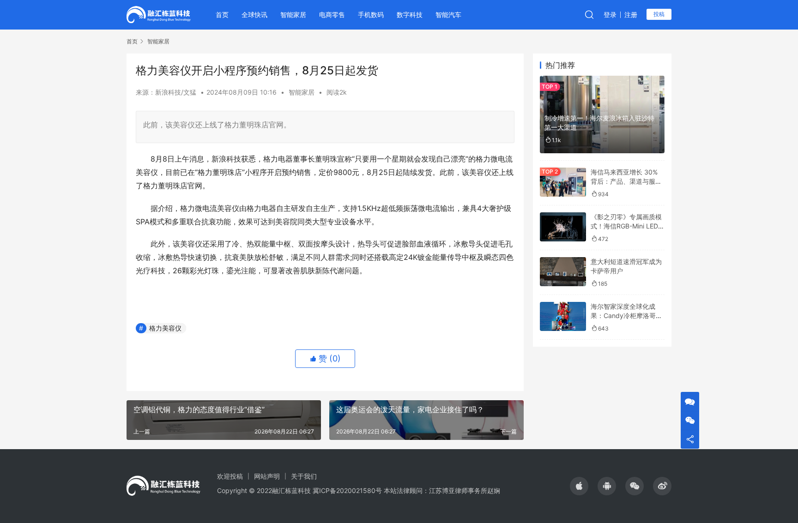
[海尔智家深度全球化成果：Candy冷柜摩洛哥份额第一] (563, 316)
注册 (630, 14)
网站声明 (267, 476)
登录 (610, 14)
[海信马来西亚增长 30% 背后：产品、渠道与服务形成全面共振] (563, 182)
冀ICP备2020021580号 (347, 490)
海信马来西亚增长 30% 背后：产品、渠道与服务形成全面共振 (626, 181)
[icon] (579, 486)
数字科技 (410, 14)
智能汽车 (448, 14)
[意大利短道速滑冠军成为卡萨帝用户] (563, 271)
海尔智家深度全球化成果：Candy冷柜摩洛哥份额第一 (626, 315)
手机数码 (371, 14)
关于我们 (304, 476)
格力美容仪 (165, 328)
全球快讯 (254, 14)
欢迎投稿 (230, 476)
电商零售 (332, 14)
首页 (222, 14)
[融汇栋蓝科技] (159, 13)
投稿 (659, 14)
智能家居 (293, 14)
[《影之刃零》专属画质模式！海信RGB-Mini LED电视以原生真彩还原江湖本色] (563, 226)
